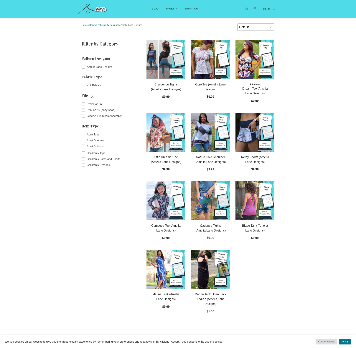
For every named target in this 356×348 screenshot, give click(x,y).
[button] (109, 67)
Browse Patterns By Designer (104, 25)
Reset (109, 176)
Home (85, 25)
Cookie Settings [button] (326, 341)
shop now (191, 8)
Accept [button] (345, 341)
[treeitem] (109, 134)
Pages (170, 8)
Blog (155, 8)
